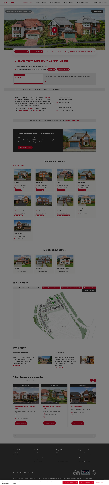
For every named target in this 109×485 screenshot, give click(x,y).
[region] (54, 482)
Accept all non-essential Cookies (70, 482)
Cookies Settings (99, 482)
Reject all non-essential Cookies (86, 482)
